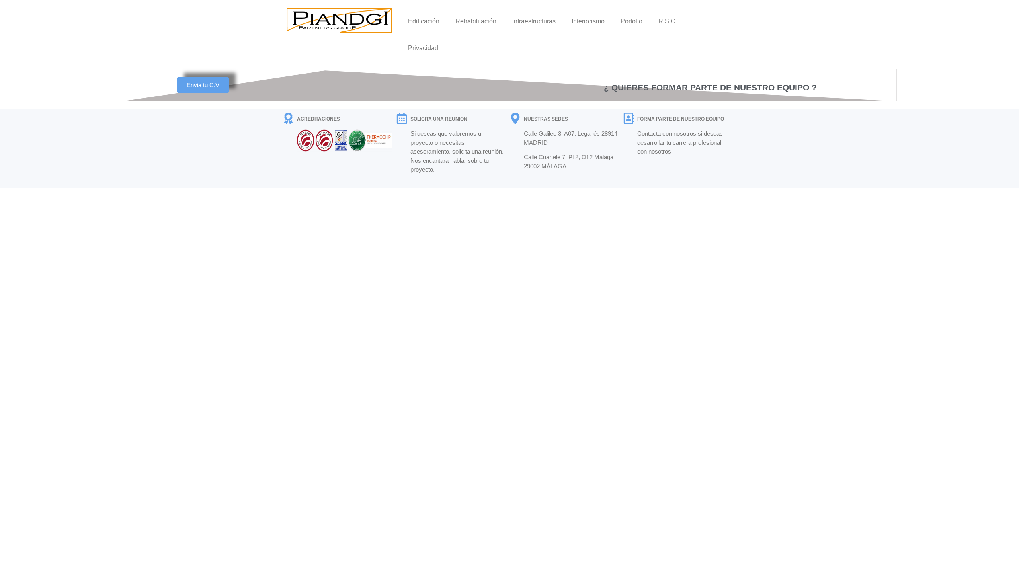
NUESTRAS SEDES (546, 119)
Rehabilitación (475, 21)
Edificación (423, 21)
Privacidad (423, 48)
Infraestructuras (534, 21)
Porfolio (631, 21)
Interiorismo (588, 21)
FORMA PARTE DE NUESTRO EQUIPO (680, 119)
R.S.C (666, 21)
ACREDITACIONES (318, 119)
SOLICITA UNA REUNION (438, 119)
